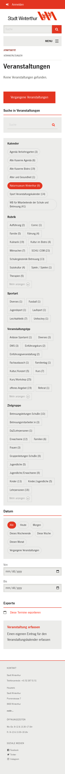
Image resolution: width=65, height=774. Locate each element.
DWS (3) (14, 345)
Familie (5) (15, 233)
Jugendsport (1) (18, 310)
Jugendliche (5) (18, 464)
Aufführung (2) (17, 225)
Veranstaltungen (12, 55)
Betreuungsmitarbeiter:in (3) (24, 422)
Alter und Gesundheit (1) (22, 177)
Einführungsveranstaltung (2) (25, 354)
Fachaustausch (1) (19, 362)
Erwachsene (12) (18, 439)
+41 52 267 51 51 (28, 681)
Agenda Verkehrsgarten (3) (24, 151)
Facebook (15, 750)
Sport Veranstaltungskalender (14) (27, 194)
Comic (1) (36, 225)
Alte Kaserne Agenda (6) (22, 160)
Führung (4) (33, 233)
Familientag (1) (43, 362)
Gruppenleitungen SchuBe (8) (25, 456)
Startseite (9, 50)
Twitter (13, 755)
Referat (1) (43, 388)
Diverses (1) (16, 301)
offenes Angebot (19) (21, 388)
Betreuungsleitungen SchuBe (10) (27, 413)
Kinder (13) (16, 481)
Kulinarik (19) (17, 242)
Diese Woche (44, 533)
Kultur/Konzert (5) (19, 371)
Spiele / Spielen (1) (41, 267)
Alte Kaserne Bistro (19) (22, 168)
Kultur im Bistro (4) (41, 242)
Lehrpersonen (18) (19, 490)
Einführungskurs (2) (35, 345)
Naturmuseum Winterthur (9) (25, 185)
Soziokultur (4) (17, 267)
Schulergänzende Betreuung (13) (27, 259)
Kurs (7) (40, 371)
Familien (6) (40, 439)
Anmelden (18, 4)
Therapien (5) (17, 276)
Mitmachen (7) (17, 250)
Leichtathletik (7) (18, 318)
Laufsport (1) (39, 310)
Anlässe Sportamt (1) (21, 337)
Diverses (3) (44, 337)
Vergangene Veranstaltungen (29, 97)
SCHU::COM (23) (41, 250)
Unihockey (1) (41, 318)
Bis (5, 581)
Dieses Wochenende (20, 533)
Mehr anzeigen (17, 284)
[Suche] (57, 29)
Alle (12, 525)
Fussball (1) (34, 301)
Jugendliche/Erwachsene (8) (25, 472)
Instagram (15, 759)
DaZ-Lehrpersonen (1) (21, 430)
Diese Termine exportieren (25, 612)
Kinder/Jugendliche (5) (40, 481)
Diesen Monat (17, 541)
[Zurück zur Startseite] (32, 17)
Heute (23, 525)
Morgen (37, 525)
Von (5, 564)
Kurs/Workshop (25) (20, 379)
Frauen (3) (15, 447)
